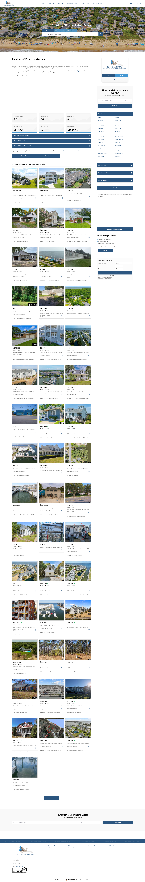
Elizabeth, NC (118, 128)
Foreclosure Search (93, 845)
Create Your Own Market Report (114, 188)
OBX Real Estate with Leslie (132, 841)
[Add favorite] (35, 198)
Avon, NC (100, 117)
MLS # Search (71, 845)
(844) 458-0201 (19, 866)
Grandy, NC (100, 134)
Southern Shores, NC (103, 153)
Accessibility (79, 879)
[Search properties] (100, 34)
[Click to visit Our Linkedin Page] (115, 79)
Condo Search (51, 845)
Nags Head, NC (101, 145)
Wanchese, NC (101, 156)
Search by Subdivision (104, 172)
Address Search (52, 847)
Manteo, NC (100, 142)
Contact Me (24, 155)
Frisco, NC (117, 131)
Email (121, 75)
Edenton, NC (101, 128)
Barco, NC (117, 117)
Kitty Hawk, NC (101, 139)
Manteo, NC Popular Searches (21, 135)
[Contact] (140, 870)
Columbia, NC (101, 123)
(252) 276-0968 (18, 865)
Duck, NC (117, 125)
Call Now (47, 155)
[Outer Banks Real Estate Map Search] (115, 212)
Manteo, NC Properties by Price (22, 140)
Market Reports (85, 3)
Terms (84, 879)
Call (108, 75)
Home (43, 3)
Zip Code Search (112, 845)
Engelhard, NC (101, 131)
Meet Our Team (97, 3)
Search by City (102, 113)
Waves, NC (117, 156)
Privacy (88, 879)
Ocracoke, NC (118, 145)
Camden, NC (118, 120)
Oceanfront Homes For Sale (38, 841)
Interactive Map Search (76, 71)
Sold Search (71, 847)
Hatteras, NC (118, 134)
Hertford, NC (101, 136)
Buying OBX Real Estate (109, 841)
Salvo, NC (117, 150)
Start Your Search (51, 798)
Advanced (59, 30)
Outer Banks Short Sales (87, 841)
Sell (71, 30)
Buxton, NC (100, 120)
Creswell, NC (101, 125)
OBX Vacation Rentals (72, 3)
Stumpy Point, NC (119, 153)
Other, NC (100, 148)
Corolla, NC (117, 123)
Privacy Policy (26, 875)
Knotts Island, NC (119, 139)
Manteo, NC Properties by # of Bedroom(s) (25, 145)
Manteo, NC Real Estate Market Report (70, 150)
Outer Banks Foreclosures (62, 841)
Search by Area (102, 165)
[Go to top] (141, 873)
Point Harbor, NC (119, 148)
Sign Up (105, 250)
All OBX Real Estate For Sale (12, 841)
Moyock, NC (118, 142)
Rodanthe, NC (101, 150)
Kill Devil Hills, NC (119, 136)
